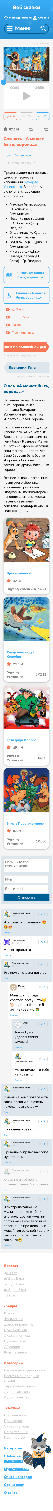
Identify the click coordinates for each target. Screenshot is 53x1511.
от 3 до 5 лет (14, 1278)
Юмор (9, 1313)
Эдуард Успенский (17, 155)
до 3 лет (10, 1273)
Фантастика (13, 1318)
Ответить (7, 933)
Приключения (15, 1330)
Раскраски (13, 1448)
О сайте (10, 1492)
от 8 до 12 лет (15, 1289)
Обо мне (43, 17)
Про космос (13, 1420)
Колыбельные (15, 1352)
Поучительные (16, 1432)
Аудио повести (16, 1397)
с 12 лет (10, 1295)
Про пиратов (14, 1437)
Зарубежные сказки (20, 1386)
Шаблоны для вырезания (16, 1458)
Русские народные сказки (25, 1370)
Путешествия (15, 1341)
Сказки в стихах (17, 1335)
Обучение (12, 1346)
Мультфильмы (16, 1468)
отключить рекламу (41, 43)
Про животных (16, 1415)
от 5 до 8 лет (14, 1284)
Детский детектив (19, 1324)
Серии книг (14, 1484)
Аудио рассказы (17, 1391)
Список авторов (18, 1476)
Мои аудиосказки (20, 17)
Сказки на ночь (16, 1426)
